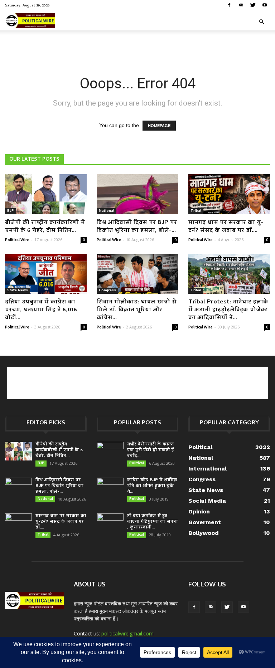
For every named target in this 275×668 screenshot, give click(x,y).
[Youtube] (264, 5)
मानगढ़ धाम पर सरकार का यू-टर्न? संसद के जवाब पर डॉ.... (225, 227)
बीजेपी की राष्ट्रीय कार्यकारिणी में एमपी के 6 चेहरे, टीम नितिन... (45, 227)
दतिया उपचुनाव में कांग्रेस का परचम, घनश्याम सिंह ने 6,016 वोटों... (41, 310)
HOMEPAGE (159, 125)
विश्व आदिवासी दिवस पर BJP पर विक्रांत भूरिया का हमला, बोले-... (137, 227)
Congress (107, 290)
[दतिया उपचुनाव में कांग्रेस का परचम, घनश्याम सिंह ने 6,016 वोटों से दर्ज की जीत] (46, 274)
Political (136, 463)
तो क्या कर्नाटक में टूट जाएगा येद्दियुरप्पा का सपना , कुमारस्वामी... (152, 521)
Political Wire (17, 239)
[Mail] (241, 5)
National (106, 211)
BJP (10, 211)
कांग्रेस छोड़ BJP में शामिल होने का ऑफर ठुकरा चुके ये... (152, 486)
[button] (261, 22)
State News (17, 290)
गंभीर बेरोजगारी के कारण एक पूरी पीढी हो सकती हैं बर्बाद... (150, 450)
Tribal (195, 211)
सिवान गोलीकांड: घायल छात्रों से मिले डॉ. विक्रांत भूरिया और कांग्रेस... (137, 310)
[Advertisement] (137, 46)
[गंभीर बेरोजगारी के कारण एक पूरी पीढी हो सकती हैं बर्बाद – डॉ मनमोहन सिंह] (110, 451)
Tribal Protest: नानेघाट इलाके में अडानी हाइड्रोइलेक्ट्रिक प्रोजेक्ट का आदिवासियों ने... (228, 310)
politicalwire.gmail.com (127, 633)
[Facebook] (229, 5)
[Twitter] (252, 5)
